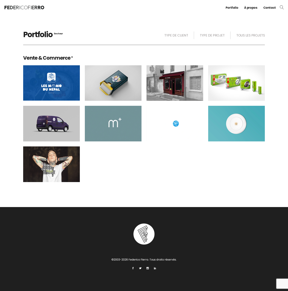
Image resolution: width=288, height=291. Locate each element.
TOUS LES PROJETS (250, 35)
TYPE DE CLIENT (176, 35)
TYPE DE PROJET (212, 35)
